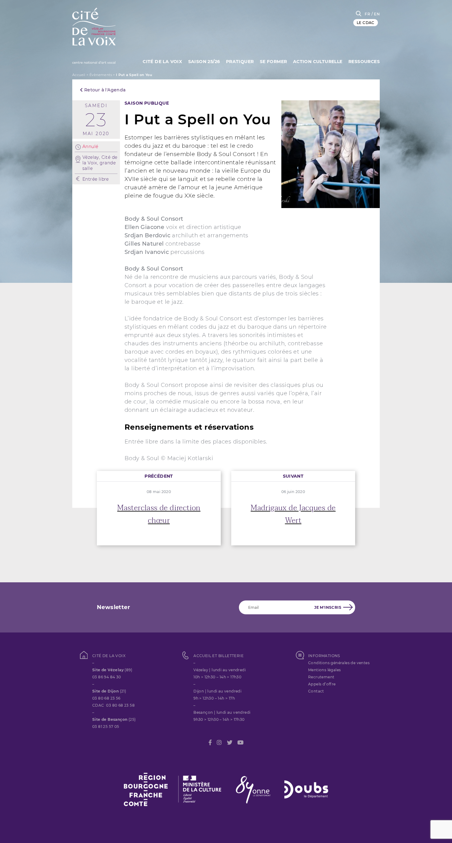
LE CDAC (366, 22)
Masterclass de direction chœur (158, 514)
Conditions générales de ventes (339, 662)
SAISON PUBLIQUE (147, 103)
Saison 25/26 (204, 61)
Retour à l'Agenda (104, 90)
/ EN (375, 14)
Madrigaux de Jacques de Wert (293, 514)
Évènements (100, 75)
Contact (316, 691)
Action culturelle (318, 61)
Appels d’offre (322, 684)
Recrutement (321, 677)
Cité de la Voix (162, 61)
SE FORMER (273, 61)
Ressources (364, 61)
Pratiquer (240, 61)
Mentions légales (324, 670)
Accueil (78, 75)
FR (367, 14)
